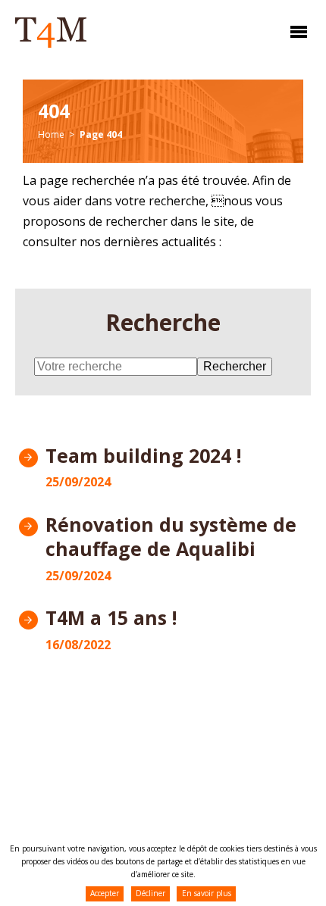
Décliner (150, 893)
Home (51, 134)
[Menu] (294, 36)
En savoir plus (206, 893)
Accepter (104, 893)
